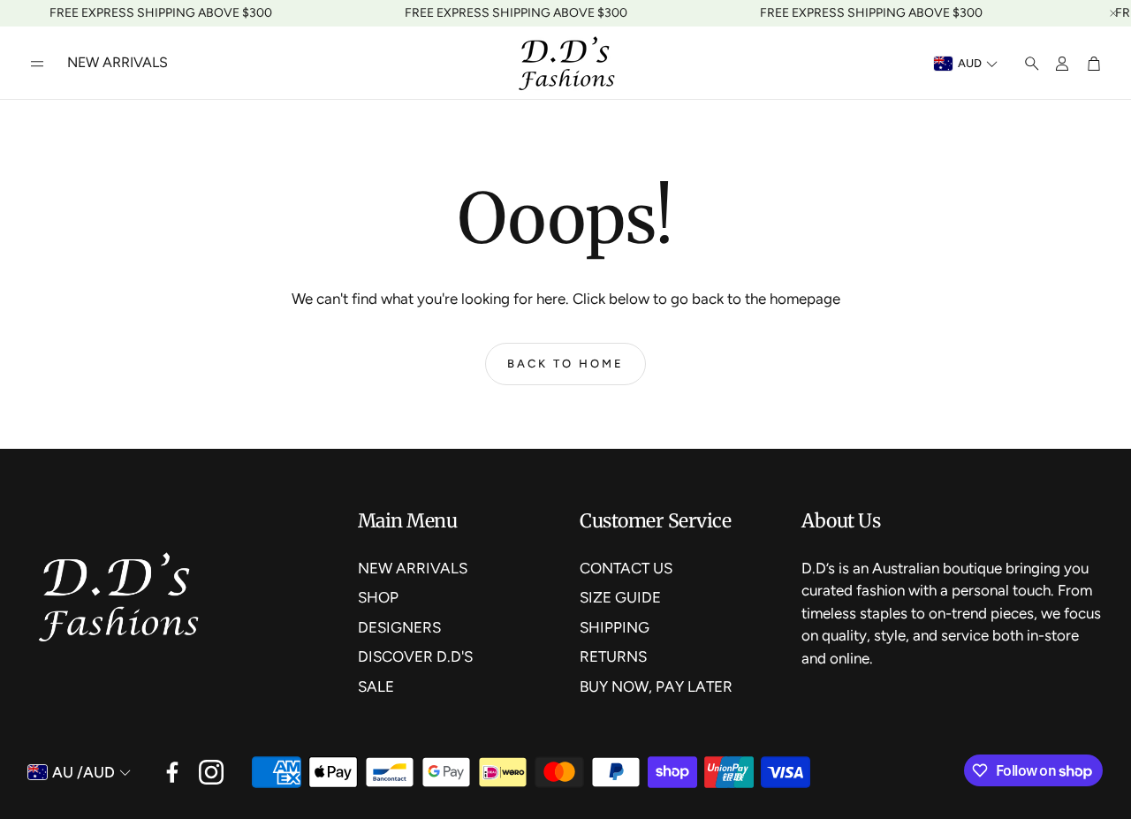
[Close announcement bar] (1113, 13)
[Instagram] (211, 772)
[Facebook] (172, 772)
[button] (37, 63)
